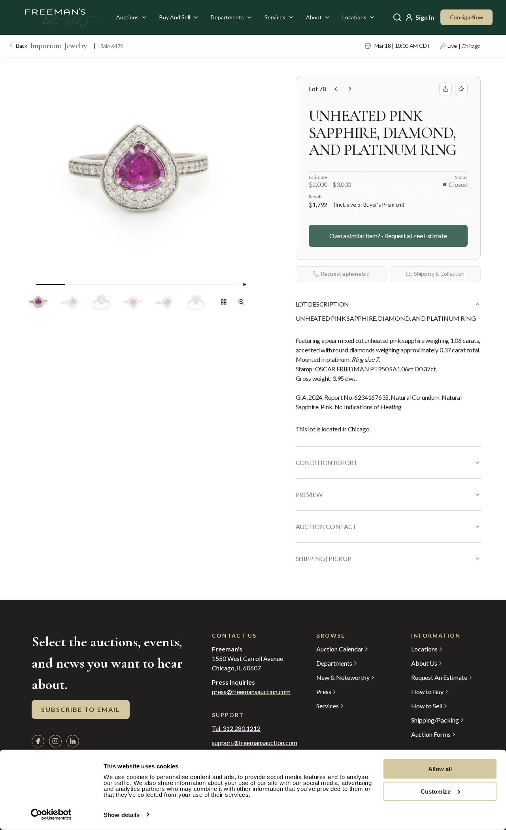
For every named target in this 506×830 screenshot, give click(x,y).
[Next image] (244, 284)
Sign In (424, 17)
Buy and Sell (174, 17)
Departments (227, 17)
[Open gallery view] (224, 302)
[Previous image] (30, 284)
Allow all (440, 769)
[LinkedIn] (72, 741)
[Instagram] (55, 741)
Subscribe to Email (80, 709)
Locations (354, 17)
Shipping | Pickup (323, 558)
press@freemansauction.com (251, 692)
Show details (122, 814)
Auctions (127, 17)
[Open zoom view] (241, 302)
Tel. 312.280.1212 (236, 728)
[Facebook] (38, 741)
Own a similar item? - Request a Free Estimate (388, 235)
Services (274, 17)
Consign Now (466, 17)
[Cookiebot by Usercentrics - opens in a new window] (51, 815)
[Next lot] (350, 89)
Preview (309, 494)
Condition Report (327, 462)
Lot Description (322, 304)
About (314, 17)
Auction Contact (326, 526)
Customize (436, 791)
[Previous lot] (335, 89)
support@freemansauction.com (248, 743)
